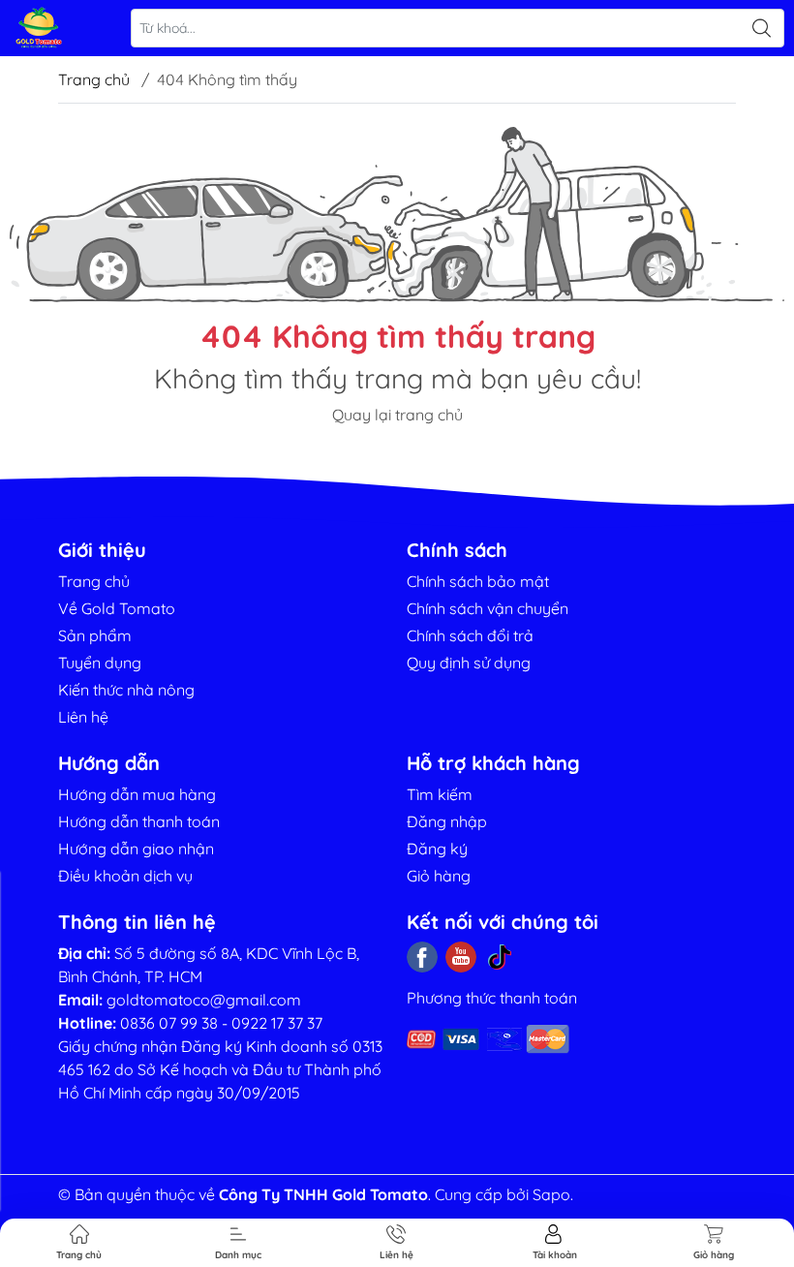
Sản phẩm (95, 635)
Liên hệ (83, 716)
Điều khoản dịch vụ (125, 875)
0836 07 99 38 (169, 1023)
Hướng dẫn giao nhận (136, 848)
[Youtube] (460, 957)
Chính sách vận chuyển (487, 608)
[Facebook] (422, 957)
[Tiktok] (499, 957)
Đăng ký (437, 848)
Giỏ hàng (439, 875)
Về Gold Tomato (116, 608)
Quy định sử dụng (469, 662)
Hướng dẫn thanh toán (139, 821)
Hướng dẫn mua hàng (137, 794)
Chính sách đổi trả (470, 635)
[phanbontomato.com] (38, 28)
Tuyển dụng (99, 662)
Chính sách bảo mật (478, 581)
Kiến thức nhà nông (126, 689)
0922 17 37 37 (276, 1023)
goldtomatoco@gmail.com (204, 999)
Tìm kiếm (440, 794)
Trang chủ (94, 79)
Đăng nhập (447, 821)
